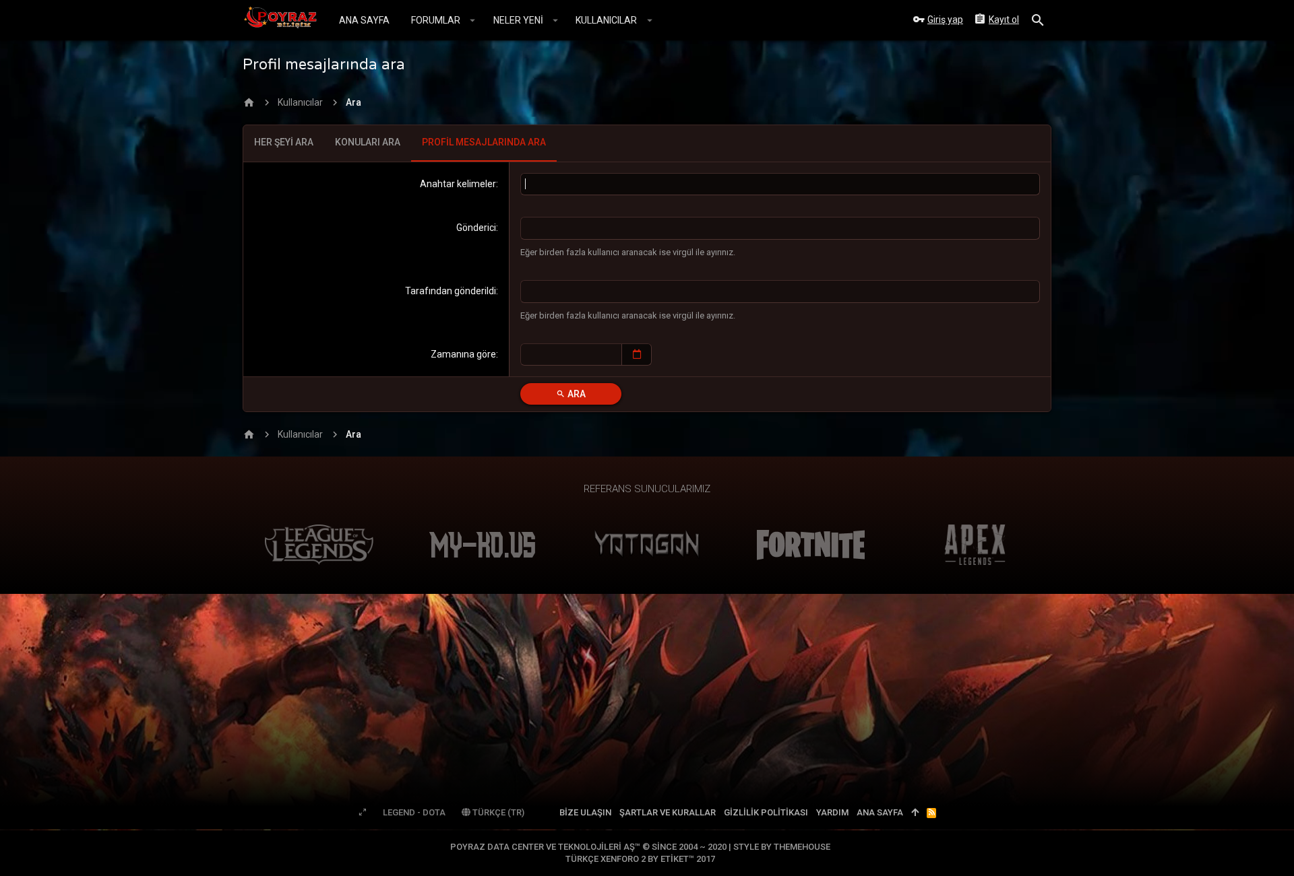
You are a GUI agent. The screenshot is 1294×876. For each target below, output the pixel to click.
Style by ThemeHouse (781, 847)
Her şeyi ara (283, 142)
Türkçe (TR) (497, 812)
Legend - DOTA (414, 812)
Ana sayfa (880, 812)
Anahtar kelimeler (458, 183)
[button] (473, 20)
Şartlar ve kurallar (667, 812)
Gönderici (476, 227)
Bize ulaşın (585, 812)
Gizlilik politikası (766, 812)
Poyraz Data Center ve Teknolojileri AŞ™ (589, 847)
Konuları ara (367, 142)
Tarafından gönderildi (450, 290)
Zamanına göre (463, 354)
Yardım (832, 812)
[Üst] (915, 813)
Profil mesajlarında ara (484, 142)
